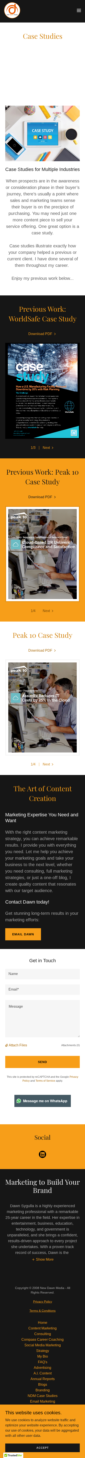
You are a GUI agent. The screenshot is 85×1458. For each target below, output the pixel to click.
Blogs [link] (42, 1384)
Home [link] (42, 1322)
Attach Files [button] (18, 1045)
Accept (42, 1447)
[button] (79, 10)
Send (42, 1062)
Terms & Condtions (42, 1310)
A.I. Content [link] (43, 1373)
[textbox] (42, 974)
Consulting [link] (42, 1334)
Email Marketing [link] (42, 1401)
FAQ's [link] (42, 1362)
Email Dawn (23, 934)
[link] (12, 10)
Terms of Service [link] (45, 1080)
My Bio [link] (42, 1356)
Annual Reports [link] (43, 1379)
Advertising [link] (42, 1367)
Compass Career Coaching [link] (42, 1339)
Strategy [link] (42, 1351)
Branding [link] (43, 1390)
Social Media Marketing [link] (42, 1345)
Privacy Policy (42, 1301)
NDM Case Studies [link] (43, 1396)
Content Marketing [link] (42, 1328)
